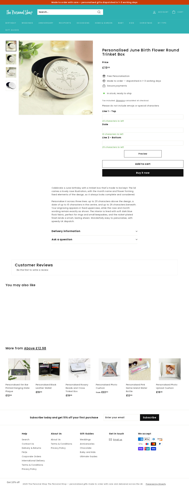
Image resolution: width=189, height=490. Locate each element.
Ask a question (62, 239)
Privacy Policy (29, 469)
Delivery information (66, 231)
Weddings (27, 23)
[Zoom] (56, 78)
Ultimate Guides (88, 456)
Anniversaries (87, 443)
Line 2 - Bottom (111, 137)
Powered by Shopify (156, 484)
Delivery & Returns (31, 448)
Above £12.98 (35, 348)
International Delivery (33, 460)
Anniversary (46, 23)
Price (105, 62)
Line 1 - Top (109, 111)
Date (105, 124)
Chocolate (85, 448)
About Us (56, 439)
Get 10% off (13, 482)
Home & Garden (103, 23)
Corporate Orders (31, 456)
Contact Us (28, 443)
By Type (162, 23)
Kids (131, 23)
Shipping (120, 100)
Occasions (83, 23)
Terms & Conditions (32, 465)
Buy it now (143, 172)
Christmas (146, 23)
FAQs (24, 452)
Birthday (11, 23)
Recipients (65, 23)
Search (25, 439)
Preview (142, 153)
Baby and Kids (88, 452)
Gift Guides (12, 30)
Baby (121, 23)
